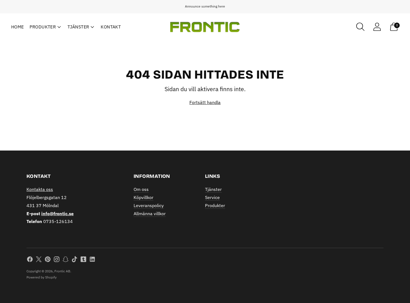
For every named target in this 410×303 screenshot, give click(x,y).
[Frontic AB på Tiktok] (74, 260)
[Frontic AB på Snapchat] (65, 260)
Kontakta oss (39, 189)
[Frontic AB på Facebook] (29, 260)
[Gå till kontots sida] (377, 27)
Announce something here (205, 6)
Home (17, 27)
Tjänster (78, 27)
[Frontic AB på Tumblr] (83, 260)
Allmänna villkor (150, 213)
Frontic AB (62, 271)
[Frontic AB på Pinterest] (47, 260)
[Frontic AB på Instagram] (56, 260)
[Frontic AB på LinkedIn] (92, 260)
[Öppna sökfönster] (360, 27)
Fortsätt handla (205, 102)
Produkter (43, 27)
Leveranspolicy (149, 205)
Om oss (141, 189)
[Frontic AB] (205, 27)
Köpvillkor (143, 197)
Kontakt (111, 27)
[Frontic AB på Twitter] (38, 260)
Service (212, 197)
